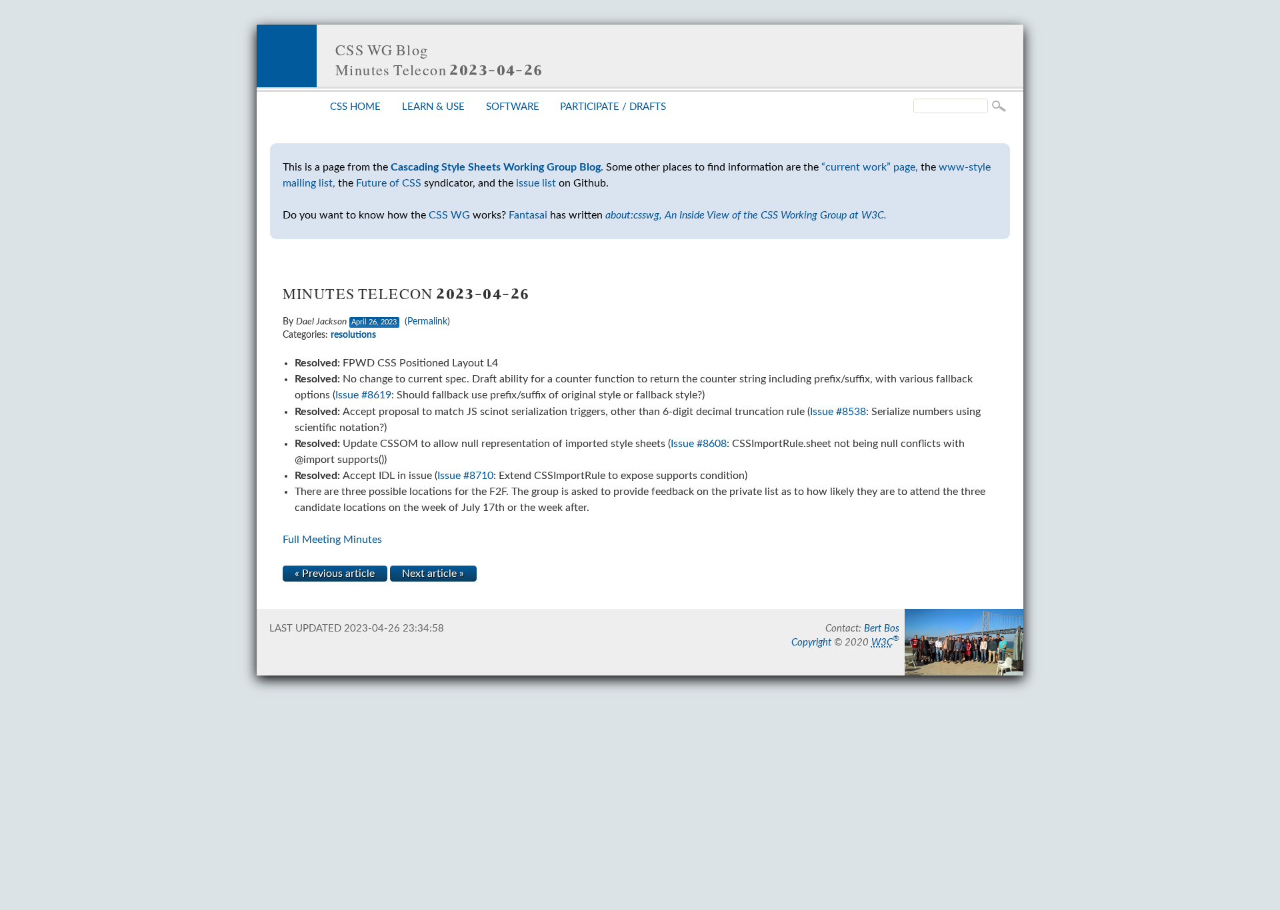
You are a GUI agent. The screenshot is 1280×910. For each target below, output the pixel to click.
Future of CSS (388, 183)
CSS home (355, 107)
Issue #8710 (465, 475)
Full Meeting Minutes (332, 539)
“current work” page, (869, 167)
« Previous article (335, 573)
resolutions (353, 335)
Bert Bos (881, 629)
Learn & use (433, 107)
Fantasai (528, 215)
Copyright (811, 643)
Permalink (427, 321)
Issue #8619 (363, 395)
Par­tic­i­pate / (613, 107)
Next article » (433, 573)
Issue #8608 (699, 443)
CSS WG (449, 215)
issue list (536, 183)
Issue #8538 (838, 411)
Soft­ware (512, 107)
